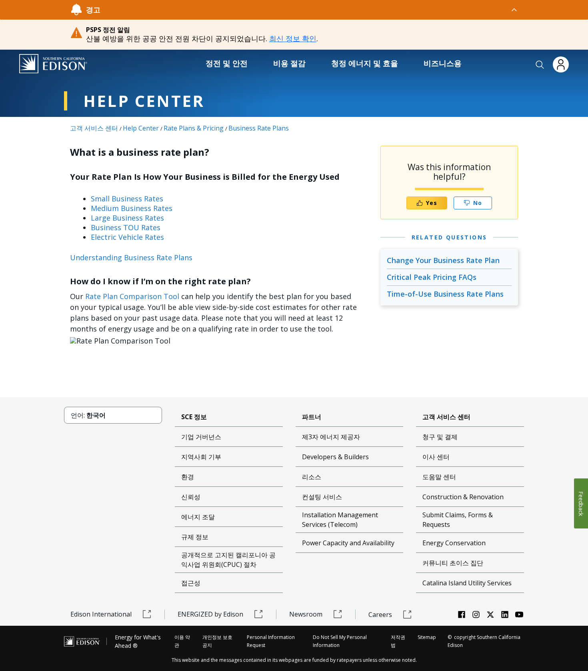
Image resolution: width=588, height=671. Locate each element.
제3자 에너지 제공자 (331, 436)
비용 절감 (289, 63)
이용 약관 (182, 641)
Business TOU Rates (125, 227)
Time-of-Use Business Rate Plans (445, 294)
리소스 (311, 476)
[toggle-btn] (309, 10)
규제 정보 (194, 536)
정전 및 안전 (227, 63)
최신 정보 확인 (292, 38)
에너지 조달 (198, 516)
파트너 (311, 416)
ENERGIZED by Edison (210, 614)
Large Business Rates (127, 218)
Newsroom (305, 614)
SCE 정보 (194, 416)
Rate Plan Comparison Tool (132, 296)
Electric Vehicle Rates (127, 237)
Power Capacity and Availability (348, 542)
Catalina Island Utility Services (467, 583)
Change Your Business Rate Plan (443, 260)
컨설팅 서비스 (322, 496)
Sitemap (427, 637)
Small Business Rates (127, 198)
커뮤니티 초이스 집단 (452, 562)
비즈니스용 (443, 63)
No (477, 203)
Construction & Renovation (463, 496)
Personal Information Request (271, 641)
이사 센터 (436, 456)
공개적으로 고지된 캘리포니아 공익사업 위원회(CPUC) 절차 (228, 559)
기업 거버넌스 (201, 436)
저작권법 (398, 641)
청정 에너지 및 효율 (364, 63)
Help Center (141, 128)
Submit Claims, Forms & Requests (457, 519)
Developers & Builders (335, 456)
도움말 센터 (439, 476)
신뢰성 (190, 496)
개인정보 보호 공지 (217, 641)
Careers (380, 614)
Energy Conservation (454, 542)
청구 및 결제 (440, 436)
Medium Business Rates (131, 208)
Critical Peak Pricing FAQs (431, 277)
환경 (187, 476)
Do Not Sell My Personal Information (340, 641)
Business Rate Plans (258, 128)
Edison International (101, 614)
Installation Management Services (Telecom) (340, 519)
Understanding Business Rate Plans (131, 257)
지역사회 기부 (201, 456)
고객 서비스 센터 (94, 128)
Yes (431, 203)
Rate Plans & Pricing (194, 128)
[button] (540, 65)
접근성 (190, 583)
